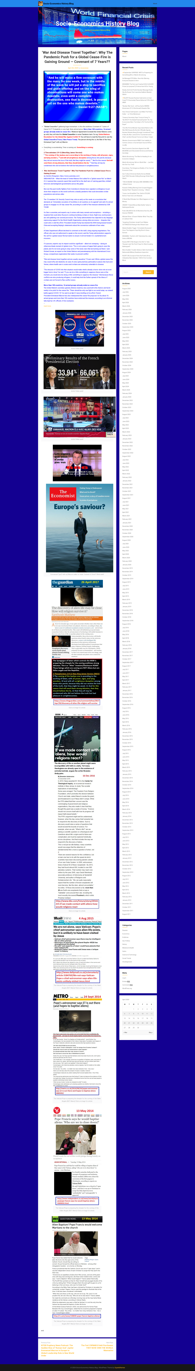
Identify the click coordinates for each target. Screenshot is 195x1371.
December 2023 (127, 400)
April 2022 (125, 470)
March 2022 (126, 474)
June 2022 (125, 463)
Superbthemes (119, 1368)
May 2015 (125, 760)
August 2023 (126, 414)
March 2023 (126, 432)
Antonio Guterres (77, 288)
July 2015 (125, 753)
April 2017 (125, 680)
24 (142, 1023)
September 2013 (127, 830)
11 (147, 1014)
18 (147, 1018)
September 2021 (127, 495)
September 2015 (127, 746)
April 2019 (125, 596)
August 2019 (126, 582)
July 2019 (125, 585)
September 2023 (127, 411)
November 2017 (127, 655)
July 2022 (125, 460)
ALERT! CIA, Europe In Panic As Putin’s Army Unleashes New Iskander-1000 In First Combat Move (137, 258)
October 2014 (126, 785)
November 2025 (127, 320)
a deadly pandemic (81, 192)
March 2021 (126, 516)
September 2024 (127, 369)
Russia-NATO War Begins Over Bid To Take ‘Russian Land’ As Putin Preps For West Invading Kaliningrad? (137, 244)
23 (138, 1023)
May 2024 (125, 383)
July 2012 (125, 879)
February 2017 (127, 687)
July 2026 (125, 292)
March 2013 (126, 851)
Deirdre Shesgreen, (52, 176)
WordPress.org (127, 988)
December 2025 (127, 316)
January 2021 (126, 523)
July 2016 (125, 711)
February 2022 (127, 477)
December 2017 (127, 652)
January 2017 (126, 690)
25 (147, 1023)
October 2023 (126, 407)
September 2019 (127, 578)
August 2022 (126, 456)
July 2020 (125, 543)
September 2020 (127, 536)
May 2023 (125, 425)
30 (138, 1028)
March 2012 (126, 893)
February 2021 (127, 519)
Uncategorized (127, 962)
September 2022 (127, 453)
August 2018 (126, 624)
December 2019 (127, 568)
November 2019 (127, 571)
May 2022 (125, 467)
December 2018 (127, 610)
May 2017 (125, 676)
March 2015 (126, 767)
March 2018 (126, 641)
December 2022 (127, 442)
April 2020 (125, 554)
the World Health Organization (71, 220)
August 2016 (126, 708)
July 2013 (125, 837)
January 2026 (126, 313)
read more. (47, 306)
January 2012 (126, 900)
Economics (125, 934)
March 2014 (126, 809)
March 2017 (126, 683)
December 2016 (127, 694)
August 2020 (126, 540)
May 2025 (125, 341)
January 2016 (126, 732)
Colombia (74, 189)
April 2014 (125, 806)
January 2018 (126, 648)
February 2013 (127, 855)
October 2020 (126, 533)
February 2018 (127, 645)
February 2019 (127, 603)
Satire (124, 951)
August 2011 (126, 914)
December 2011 (127, 903)
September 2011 (127, 910)
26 (151, 1023)
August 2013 (126, 834)
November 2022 (127, 446)
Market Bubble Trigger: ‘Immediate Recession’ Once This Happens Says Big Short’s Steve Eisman (137, 230)
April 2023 (125, 428)
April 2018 (125, 638)
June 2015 (125, 757)
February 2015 (127, 771)
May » (151, 1032)
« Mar (125, 1032)
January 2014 (126, 816)
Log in (124, 978)
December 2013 (127, 820)
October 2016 (126, 701)
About (155, 3)
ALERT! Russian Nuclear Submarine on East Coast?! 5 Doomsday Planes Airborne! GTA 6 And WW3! (137, 100)
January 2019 (126, 606)
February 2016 (127, 729)
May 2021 (125, 509)
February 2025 (127, 351)
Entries (126, 981)
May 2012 (125, 886)
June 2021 (125, 505)
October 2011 (126, 907)
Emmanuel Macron (57, 296)
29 (133, 1028)
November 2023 (127, 404)
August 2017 (126, 666)
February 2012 (127, 897)
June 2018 (125, 631)
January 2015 (126, 774)
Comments (127, 985)
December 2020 (127, 526)
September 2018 (127, 620)
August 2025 (126, 330)
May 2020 (125, 551)
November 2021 (127, 488)
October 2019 (126, 575)
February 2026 (127, 309)
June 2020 (125, 547)
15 (133, 1018)
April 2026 (125, 302)
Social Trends (126, 958)
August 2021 (126, 498)
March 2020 (126, 558)
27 (125, 1028)
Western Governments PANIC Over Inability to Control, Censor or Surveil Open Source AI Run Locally (137, 143)
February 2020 (127, 561)
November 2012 (127, 865)
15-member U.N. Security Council (58, 199)
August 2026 (126, 288)
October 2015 (126, 743)
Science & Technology (129, 955)
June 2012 (125, 883)
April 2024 (125, 386)
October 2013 (126, 827)
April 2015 (125, 764)
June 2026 (125, 295)
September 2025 (127, 327)
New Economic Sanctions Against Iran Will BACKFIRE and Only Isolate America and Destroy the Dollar (137, 151)
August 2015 (126, 750)
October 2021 (126, 491)
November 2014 (127, 781)
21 (129, 1023)
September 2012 (127, 872)
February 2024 (127, 393)
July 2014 (125, 795)
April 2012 (125, 890)
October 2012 (126, 869)
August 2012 (126, 876)
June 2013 (125, 841)
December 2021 (127, 484)
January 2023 (126, 439)
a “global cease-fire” (97, 179)
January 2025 (126, 355)
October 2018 (126, 617)
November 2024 (127, 362)
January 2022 (126, 481)
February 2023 (127, 435)
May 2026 (125, 299)
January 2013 (126, 858)
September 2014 (127, 788)
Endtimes (125, 937)
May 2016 (125, 718)
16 (138, 1018)
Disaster (125, 930)
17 (142, 1018)
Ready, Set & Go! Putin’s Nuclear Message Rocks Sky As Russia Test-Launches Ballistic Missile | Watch (137, 92)
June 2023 (125, 421)
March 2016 (126, 725)
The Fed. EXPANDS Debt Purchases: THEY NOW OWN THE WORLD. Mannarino (97, 1348)
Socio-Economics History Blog (58, 3)
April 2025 (125, 344)
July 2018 (125, 627)
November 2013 (127, 823)
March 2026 (126, 306)
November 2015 (127, 739)
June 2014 (125, 799)
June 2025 (125, 337)
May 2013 (125, 844)
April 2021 (125, 512)
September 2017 (127, 662)
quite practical (82, 262)
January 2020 (126, 565)
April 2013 (125, 848)
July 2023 (125, 418)
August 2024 (126, 372)
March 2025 (126, 348)
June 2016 (125, 715)
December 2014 (127, 778)
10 (142, 1014)
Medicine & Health (128, 948)
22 (133, 1023)
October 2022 (126, 449)
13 (125, 1018)
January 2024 (126, 397)
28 (129, 1028)
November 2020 (127, 530)
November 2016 (127, 697)
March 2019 (126, 599)
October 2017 (126, 659)
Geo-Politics (126, 941)
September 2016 (127, 704)
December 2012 (127, 862)
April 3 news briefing (79, 293)
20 (125, 1023)
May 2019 (125, 592)
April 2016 (125, 722)
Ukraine (82, 189)
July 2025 (125, 334)
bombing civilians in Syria (84, 215)
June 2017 (125, 673)
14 (129, 1018)
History (124, 944)
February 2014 (127, 813)
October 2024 (126, 365)
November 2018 (127, 613)
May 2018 (125, 634)
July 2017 (125, 669)
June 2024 (125, 379)
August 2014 (126, 792)
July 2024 (125, 376)
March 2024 (126, 390)
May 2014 (125, 802)
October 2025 (126, 323)
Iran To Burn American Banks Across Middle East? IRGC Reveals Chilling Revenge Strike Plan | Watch (137, 176)
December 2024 (127, 358)
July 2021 (125, 502)
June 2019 (125, 589)
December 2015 (127, 736)
